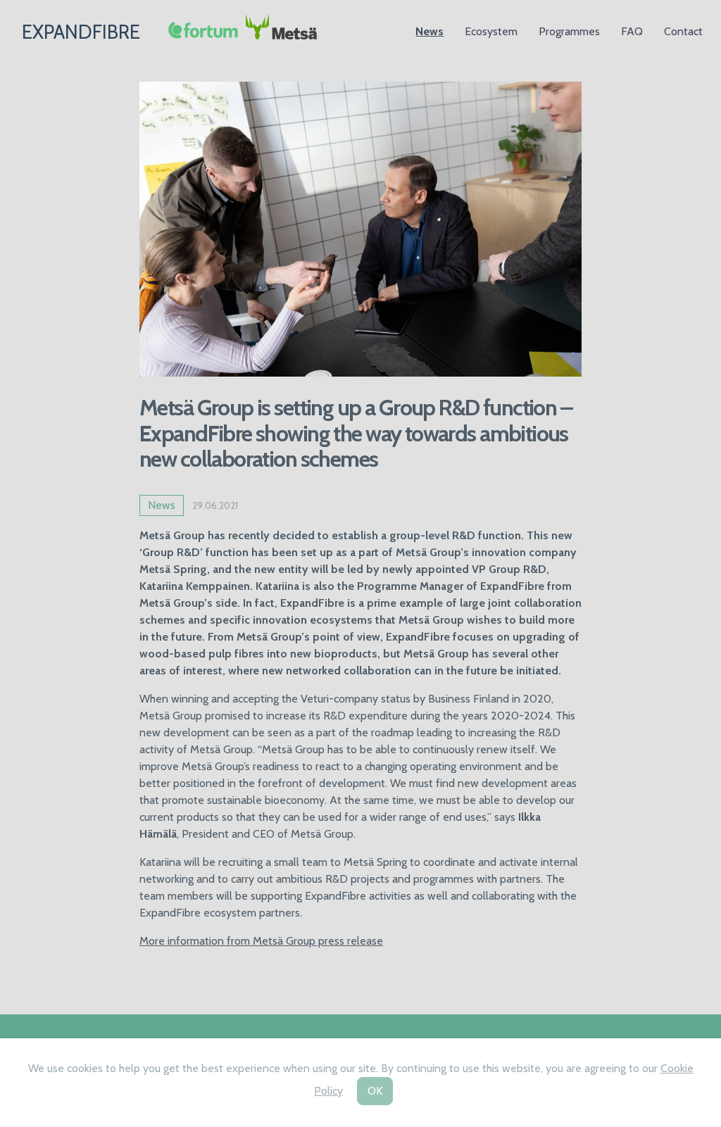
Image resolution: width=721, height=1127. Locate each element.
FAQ (632, 31)
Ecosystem (491, 31)
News (429, 31)
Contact (683, 31)
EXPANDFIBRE (81, 32)
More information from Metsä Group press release (261, 940)
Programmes (569, 31)
